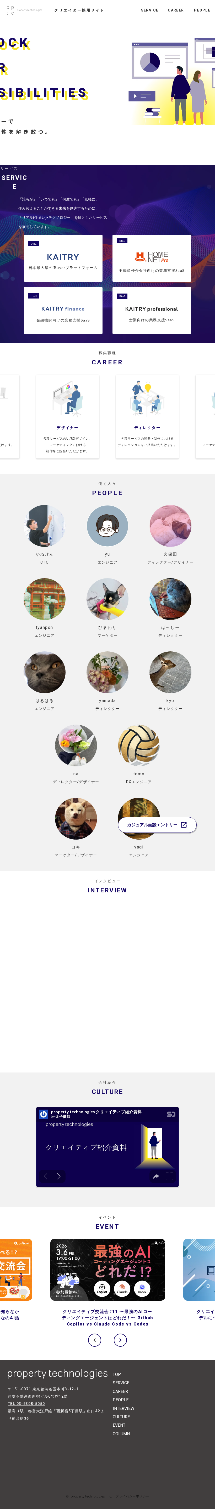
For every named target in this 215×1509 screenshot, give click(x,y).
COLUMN (121, 1433)
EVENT (119, 1425)
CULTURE (121, 1416)
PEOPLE (120, 1399)
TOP (117, 1374)
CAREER (120, 1391)
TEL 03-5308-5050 (26, 1404)
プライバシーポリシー (130, 1496)
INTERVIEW (123, 1408)
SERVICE (121, 1382)
